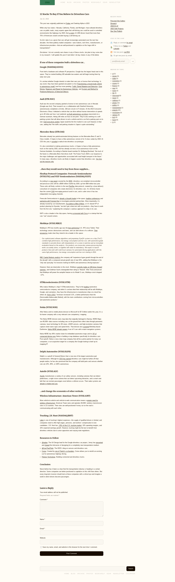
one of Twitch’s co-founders (64, 451)
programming (116, 108)
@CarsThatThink (47, 448)
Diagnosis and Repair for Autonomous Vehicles (62, 89)
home (114, 91)
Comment (44, 499)
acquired (86, 327)
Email (42, 529)
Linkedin (116, 49)
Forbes (68, 23)
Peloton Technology (48, 457)
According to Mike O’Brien (75, 204)
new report (54, 181)
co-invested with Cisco (80, 213)
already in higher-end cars (49, 384)
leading (86, 287)
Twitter (125, 46)
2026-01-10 (114, 26)
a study (71, 33)
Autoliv (42, 376)
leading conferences (93, 198)
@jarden (45, 442)
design (114, 76)
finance (114, 86)
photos (114, 103)
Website (42, 538)
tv (112, 122)
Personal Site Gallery (117, 21)
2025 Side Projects (117, 29)
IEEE (70, 181)
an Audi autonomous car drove (77, 114)
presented (99, 442)
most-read (115, 95)
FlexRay (72, 186)
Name (42, 519)
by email (129, 43)
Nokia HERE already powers (57, 329)
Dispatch (113, 23)
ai (113, 74)
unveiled (54, 141)
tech (113, 117)
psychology (116, 112)
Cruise (44, 451)
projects (115, 110)
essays (114, 83)
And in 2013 (51, 295)
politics (114, 105)
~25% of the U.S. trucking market (70, 425)
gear (113, 88)
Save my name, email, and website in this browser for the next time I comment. (70, 547)
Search (130, 569)
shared (47, 445)
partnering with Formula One (49, 201)
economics (115, 81)
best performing (73, 228)
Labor (42, 420)
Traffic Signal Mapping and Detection (85, 86)
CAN (52, 191)
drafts (114, 78)
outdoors (115, 100)
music (114, 98)
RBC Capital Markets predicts (50, 257)
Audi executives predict (51, 122)
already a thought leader (68, 198)
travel (114, 120)
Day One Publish (116, 31)
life (113, 93)
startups (115, 115)
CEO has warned (65, 359)
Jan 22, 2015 (44, 19)
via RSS (127, 52)
